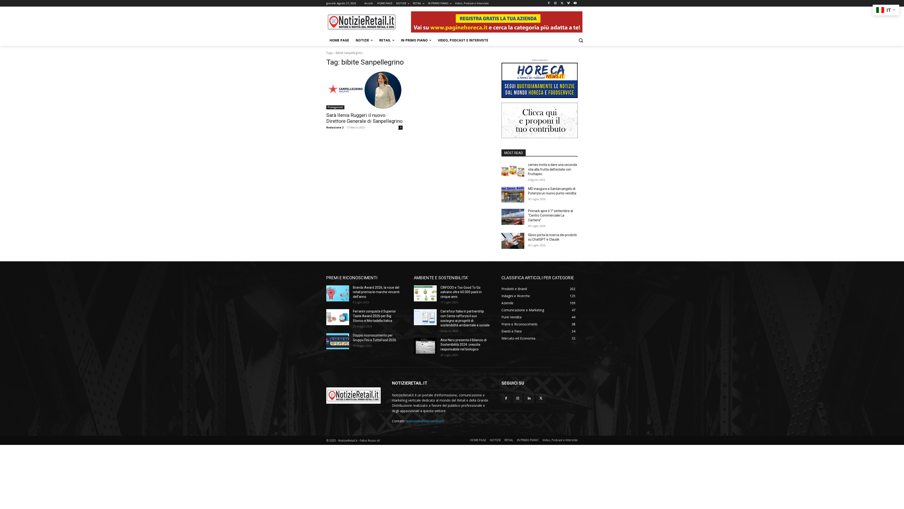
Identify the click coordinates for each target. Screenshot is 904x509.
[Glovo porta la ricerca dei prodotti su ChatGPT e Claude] (512, 241)
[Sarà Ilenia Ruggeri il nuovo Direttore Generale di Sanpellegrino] (364, 90)
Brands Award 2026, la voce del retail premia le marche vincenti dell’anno (376, 292)
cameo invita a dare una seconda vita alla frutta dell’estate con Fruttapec (552, 169)
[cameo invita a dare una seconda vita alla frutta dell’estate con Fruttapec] (512, 171)
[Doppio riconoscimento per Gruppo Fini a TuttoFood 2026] (337, 341)
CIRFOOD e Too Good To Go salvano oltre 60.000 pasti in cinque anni (461, 292)
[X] (562, 3)
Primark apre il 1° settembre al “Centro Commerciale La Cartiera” (550, 215)
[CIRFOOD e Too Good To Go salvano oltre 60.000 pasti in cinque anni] (425, 293)
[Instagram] (555, 3)
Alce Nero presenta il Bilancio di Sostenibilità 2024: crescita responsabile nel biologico (463, 344)
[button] (580, 40)
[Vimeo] (568, 3)
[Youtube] (575, 3)
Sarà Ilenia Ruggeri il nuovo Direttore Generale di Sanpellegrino (364, 118)
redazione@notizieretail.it (425, 421)
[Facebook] (549, 3)
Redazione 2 (334, 127)
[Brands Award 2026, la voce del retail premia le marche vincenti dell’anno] (337, 293)
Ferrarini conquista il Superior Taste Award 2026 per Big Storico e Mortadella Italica (374, 315)
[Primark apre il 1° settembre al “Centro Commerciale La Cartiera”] (512, 217)
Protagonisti (335, 107)
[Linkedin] (529, 398)
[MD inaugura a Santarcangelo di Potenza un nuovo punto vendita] (512, 195)
